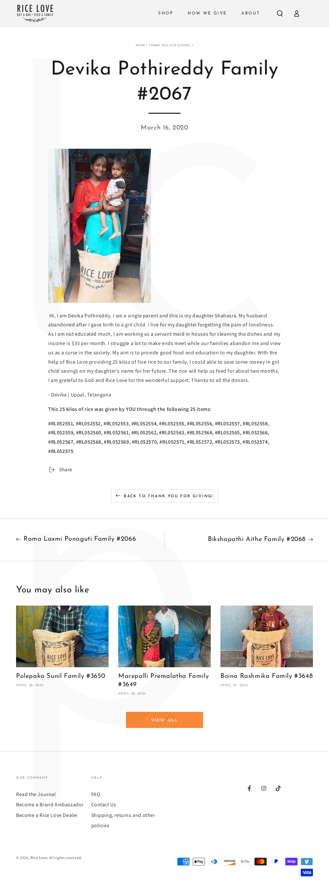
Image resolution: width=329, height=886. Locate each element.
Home (140, 45)
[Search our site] (279, 13)
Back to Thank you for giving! (168, 496)
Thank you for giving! (170, 45)
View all (164, 720)
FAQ (96, 794)
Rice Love (39, 857)
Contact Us (103, 804)
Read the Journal (36, 794)
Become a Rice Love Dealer (47, 815)
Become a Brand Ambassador (50, 804)
